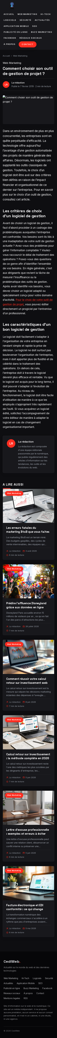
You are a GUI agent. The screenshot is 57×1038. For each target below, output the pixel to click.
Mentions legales (12, 998)
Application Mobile (16, 26)
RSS (26, 998)
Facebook (10, 38)
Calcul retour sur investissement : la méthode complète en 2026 (28, 756)
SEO (34, 26)
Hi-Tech (46, 14)
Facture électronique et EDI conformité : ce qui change (24, 907)
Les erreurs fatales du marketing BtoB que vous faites (27, 530)
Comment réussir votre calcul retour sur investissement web (27, 681)
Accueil (9, 14)
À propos (9, 44)
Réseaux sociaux (30, 38)
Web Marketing (27, 14)
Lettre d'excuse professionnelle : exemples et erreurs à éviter (27, 832)
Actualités (42, 20)
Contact (27, 44)
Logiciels (10, 20)
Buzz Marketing (41, 32)
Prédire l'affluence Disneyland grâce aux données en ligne (26, 605)
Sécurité (25, 20)
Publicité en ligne (16, 32)
